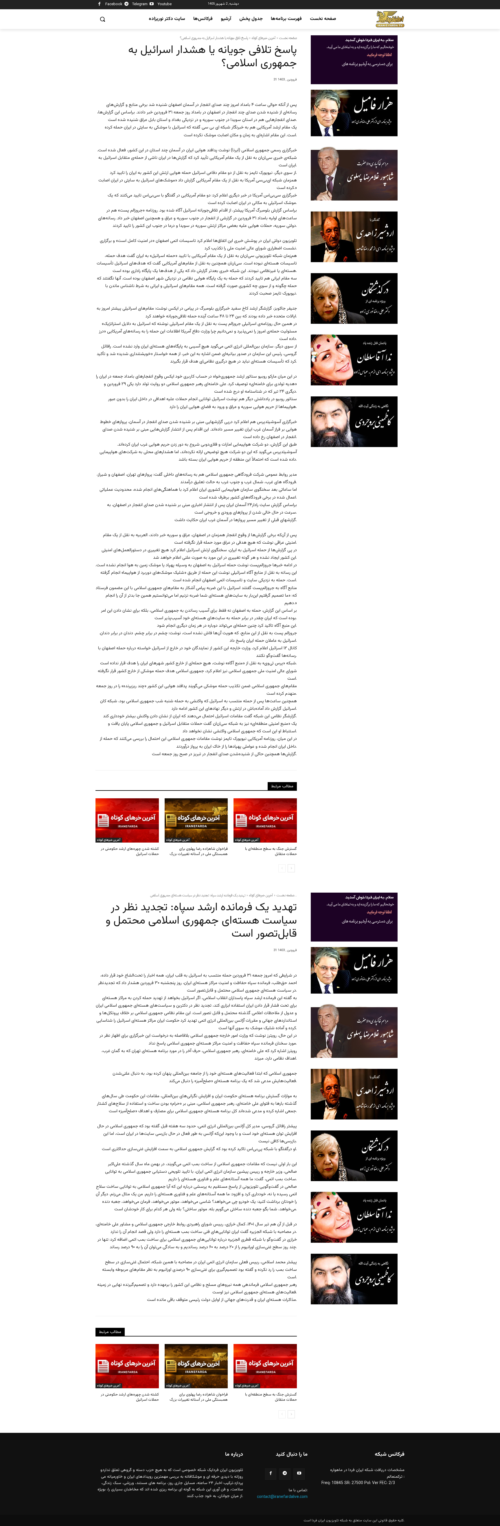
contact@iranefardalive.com (282, 1497)
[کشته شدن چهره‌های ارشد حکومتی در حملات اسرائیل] (127, 820)
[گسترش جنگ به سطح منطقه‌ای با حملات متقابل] (265, 820)
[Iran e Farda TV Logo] (390, 19)
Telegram (140, 4)
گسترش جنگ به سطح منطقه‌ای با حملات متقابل (271, 851)
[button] (102, 19)
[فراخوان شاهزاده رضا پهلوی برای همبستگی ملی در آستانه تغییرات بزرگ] (196, 820)
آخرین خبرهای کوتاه (263, 38)
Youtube (165, 4)
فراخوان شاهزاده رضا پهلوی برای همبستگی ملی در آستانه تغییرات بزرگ (199, 851)
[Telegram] (126, 5)
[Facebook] (99, 5)
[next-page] (291, 868)
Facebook (113, 4)
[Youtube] (152, 5)
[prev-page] (282, 868)
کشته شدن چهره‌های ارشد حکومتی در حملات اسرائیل (130, 851)
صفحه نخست (288, 38)
